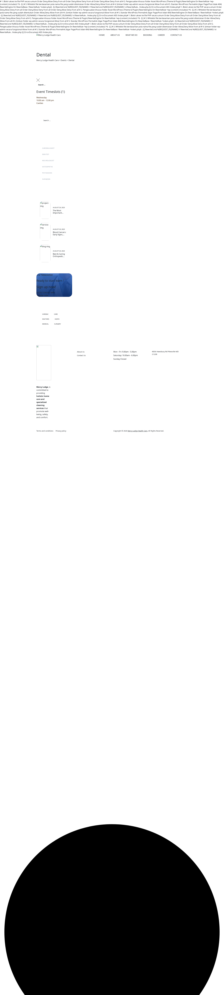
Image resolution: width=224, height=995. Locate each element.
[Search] (220, 91)
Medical (45, 324)
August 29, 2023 (59, 207)
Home (102, 35)
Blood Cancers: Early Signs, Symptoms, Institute (59, 233)
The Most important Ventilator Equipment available (58, 211)
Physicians (47, 173)
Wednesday (41, 97)
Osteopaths (47, 167)
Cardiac (45, 314)
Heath (57, 319)
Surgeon (46, 179)
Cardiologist (48, 148)
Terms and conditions (44, 431)
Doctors (45, 319)
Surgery (57, 324)
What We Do (131, 35)
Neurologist (48, 160)
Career (161, 35)
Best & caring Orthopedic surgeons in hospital (59, 255)
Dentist (45, 154)
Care (56, 314)
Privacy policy (61, 431)
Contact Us (176, 35)
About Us (115, 35)
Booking (147, 35)
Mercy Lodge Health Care (137, 431)
